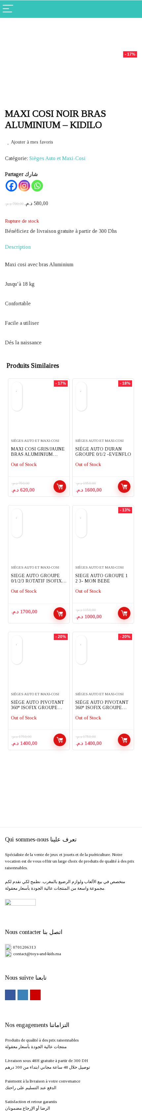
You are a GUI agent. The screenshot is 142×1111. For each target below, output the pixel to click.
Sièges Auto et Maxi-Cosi (57, 158)
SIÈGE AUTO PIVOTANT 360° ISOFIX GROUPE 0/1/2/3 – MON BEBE (37, 707)
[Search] (132, 9)
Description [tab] (18, 247)
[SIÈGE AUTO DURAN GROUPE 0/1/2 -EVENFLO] (103, 411)
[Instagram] (24, 186)
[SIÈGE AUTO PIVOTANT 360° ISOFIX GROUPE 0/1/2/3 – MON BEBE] (39, 664)
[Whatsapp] (37, 186)
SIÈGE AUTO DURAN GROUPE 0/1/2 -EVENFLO (103, 452)
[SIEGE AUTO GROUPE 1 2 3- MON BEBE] (103, 537)
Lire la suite (59, 486)
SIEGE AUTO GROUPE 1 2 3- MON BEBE (101, 578)
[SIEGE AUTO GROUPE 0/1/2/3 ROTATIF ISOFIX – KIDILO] (39, 537)
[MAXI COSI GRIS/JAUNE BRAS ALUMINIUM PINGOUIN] (39, 411)
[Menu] (8, 9)
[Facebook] (11, 186)
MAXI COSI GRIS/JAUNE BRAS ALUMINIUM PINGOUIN (38, 454)
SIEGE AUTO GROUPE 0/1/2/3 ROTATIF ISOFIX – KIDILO (38, 581)
